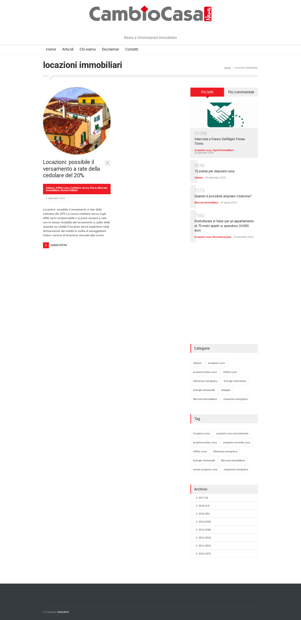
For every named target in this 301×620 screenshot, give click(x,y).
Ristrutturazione (222, 237)
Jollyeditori (63, 612)
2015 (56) (202, 513)
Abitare (50, 187)
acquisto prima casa (205, 372)
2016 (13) (202, 505)
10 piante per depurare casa (214, 171)
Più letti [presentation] (207, 92)
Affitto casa (62, 187)
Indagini (225, 390)
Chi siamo (88, 49)
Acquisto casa (203, 150)
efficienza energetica (205, 381)
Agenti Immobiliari (223, 150)
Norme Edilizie (69, 190)
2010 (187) (203, 553)
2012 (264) (203, 537)
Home (51, 49)
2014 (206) (203, 521)
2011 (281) (203, 545)
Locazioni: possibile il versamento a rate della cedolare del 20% (71, 169)
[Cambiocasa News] (150, 25)
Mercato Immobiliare (206, 202)
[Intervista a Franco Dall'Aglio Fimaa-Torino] (224, 115)
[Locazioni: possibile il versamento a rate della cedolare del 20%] (77, 121)
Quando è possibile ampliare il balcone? (223, 196)
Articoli (68, 49)
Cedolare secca (79, 187)
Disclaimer (110, 49)
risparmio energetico (235, 399)
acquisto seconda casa (236, 442)
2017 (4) (202, 497)
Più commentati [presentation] (241, 92)
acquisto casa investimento (232, 433)
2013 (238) (203, 529)
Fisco (93, 187)
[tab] (207, 93)
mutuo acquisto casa (205, 469)
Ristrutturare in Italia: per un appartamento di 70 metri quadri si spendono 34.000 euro (224, 225)
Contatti (131, 49)
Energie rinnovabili (204, 390)
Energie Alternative (235, 381)
